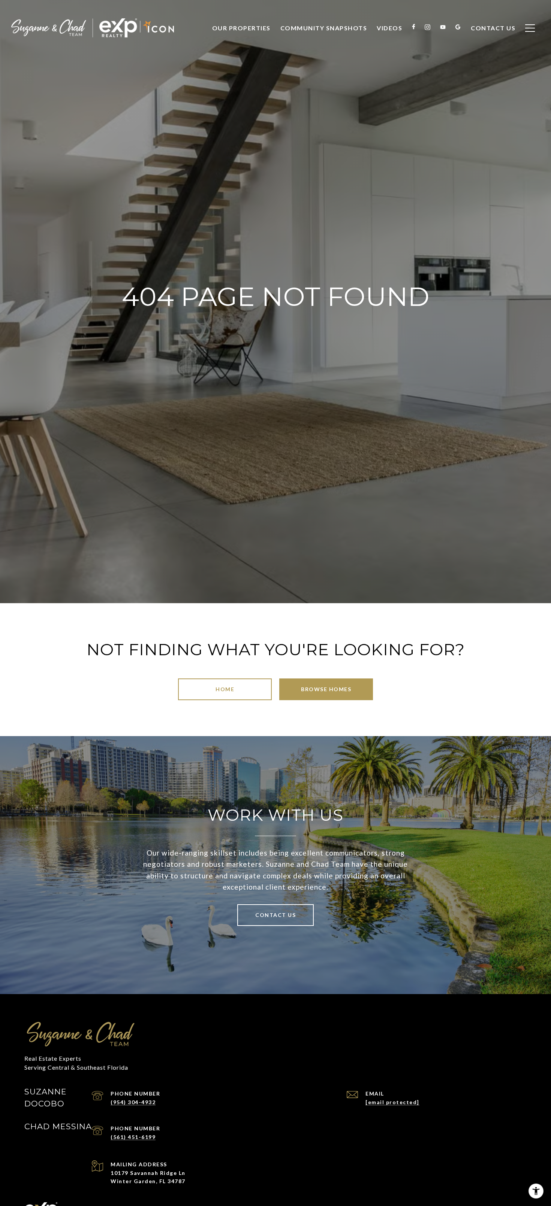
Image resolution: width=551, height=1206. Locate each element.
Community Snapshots (323, 27)
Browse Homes (326, 689)
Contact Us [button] (275, 915)
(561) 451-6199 (133, 1137)
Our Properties (241, 27)
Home (225, 689)
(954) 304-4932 (133, 1102)
